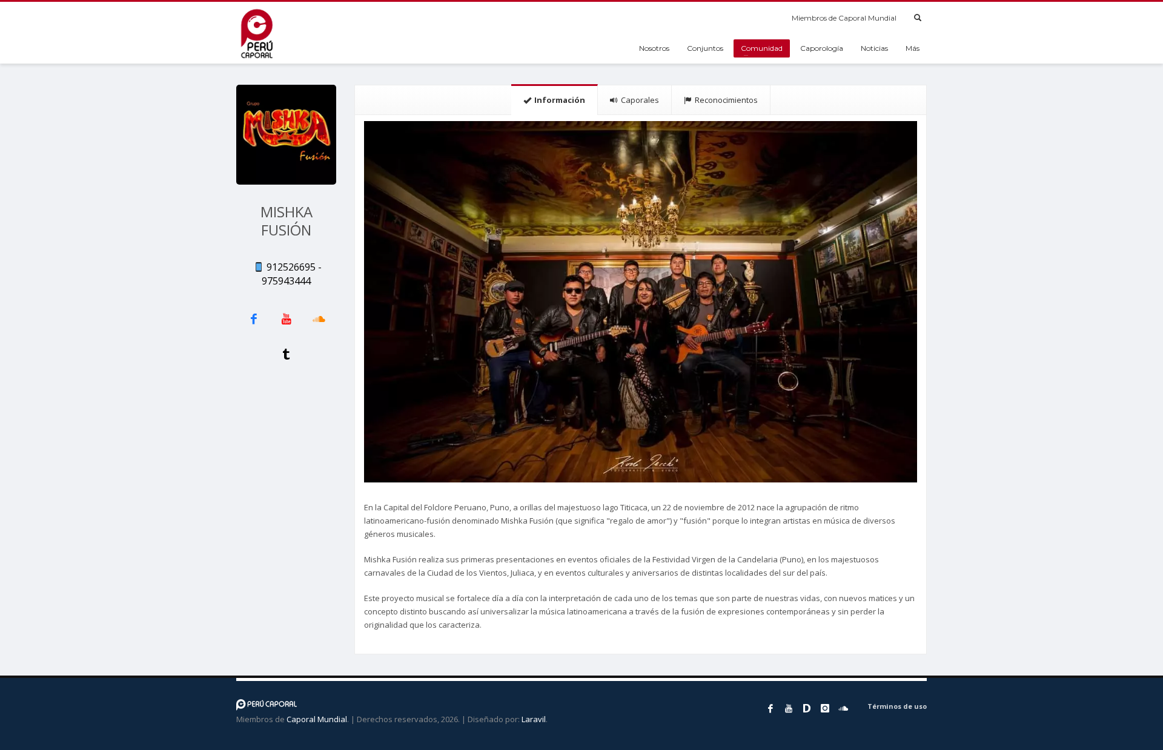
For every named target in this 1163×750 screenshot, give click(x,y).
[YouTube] (789, 708)
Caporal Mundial (317, 719)
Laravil (534, 719)
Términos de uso (897, 706)
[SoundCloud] (843, 708)
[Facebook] (770, 708)
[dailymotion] (807, 708)
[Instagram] (825, 708)
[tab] (554, 99)
